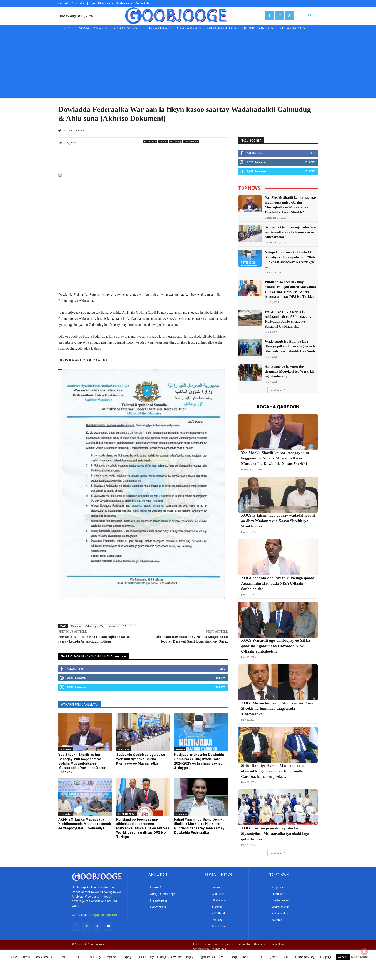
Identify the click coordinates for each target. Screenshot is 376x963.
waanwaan (114, 626)
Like (222, 668)
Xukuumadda (191, 141)
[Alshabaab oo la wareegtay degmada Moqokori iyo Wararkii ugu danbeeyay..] (250, 372)
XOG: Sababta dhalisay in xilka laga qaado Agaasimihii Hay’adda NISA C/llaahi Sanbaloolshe (277, 583)
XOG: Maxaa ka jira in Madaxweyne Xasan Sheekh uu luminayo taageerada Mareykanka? (278, 708)
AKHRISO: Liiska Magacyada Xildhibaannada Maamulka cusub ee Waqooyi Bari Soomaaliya (84, 823)
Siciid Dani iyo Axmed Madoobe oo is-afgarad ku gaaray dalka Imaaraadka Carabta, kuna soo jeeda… (273, 771)
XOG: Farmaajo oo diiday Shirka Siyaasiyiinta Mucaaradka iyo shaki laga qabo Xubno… (275, 833)
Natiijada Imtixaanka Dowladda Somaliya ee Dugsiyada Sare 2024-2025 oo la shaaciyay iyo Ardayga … (199, 761)
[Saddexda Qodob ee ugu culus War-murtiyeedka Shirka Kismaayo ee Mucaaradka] (143, 732)
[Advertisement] (188, 64)
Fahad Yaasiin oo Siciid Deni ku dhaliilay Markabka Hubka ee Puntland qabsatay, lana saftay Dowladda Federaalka (199, 826)
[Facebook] (269, 15)
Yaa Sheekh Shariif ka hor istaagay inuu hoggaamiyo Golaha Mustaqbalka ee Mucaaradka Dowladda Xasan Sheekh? (82, 763)
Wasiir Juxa (129, 626)
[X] (289, 15)
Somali (162, 141)
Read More (359, 957)
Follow (220, 677)
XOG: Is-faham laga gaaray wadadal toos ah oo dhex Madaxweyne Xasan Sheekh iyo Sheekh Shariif (278, 520)
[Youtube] (108, 926)
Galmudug (175, 141)
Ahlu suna (76, 626)
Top (102, 626)
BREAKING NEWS (126, 813)
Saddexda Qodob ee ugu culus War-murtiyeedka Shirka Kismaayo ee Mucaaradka (140, 759)
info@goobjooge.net (103, 915)
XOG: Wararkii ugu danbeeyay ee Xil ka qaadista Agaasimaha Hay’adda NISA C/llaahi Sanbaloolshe (275, 645)
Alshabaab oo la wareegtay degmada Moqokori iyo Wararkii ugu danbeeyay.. (289, 371)
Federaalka (150, 141)
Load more (276, 390)
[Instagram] (279, 15)
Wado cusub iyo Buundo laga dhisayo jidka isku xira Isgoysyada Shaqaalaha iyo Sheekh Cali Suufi (290, 346)
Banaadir (180, 749)
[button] (310, 15)
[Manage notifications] (364, 951)
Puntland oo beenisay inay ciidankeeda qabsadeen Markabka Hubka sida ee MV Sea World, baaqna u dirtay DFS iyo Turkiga (142, 828)
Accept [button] (343, 957)
